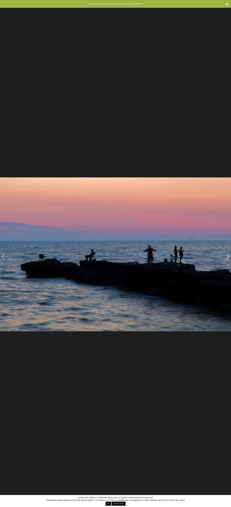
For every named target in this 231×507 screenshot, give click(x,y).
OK (108, 503)
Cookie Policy (118, 503)
